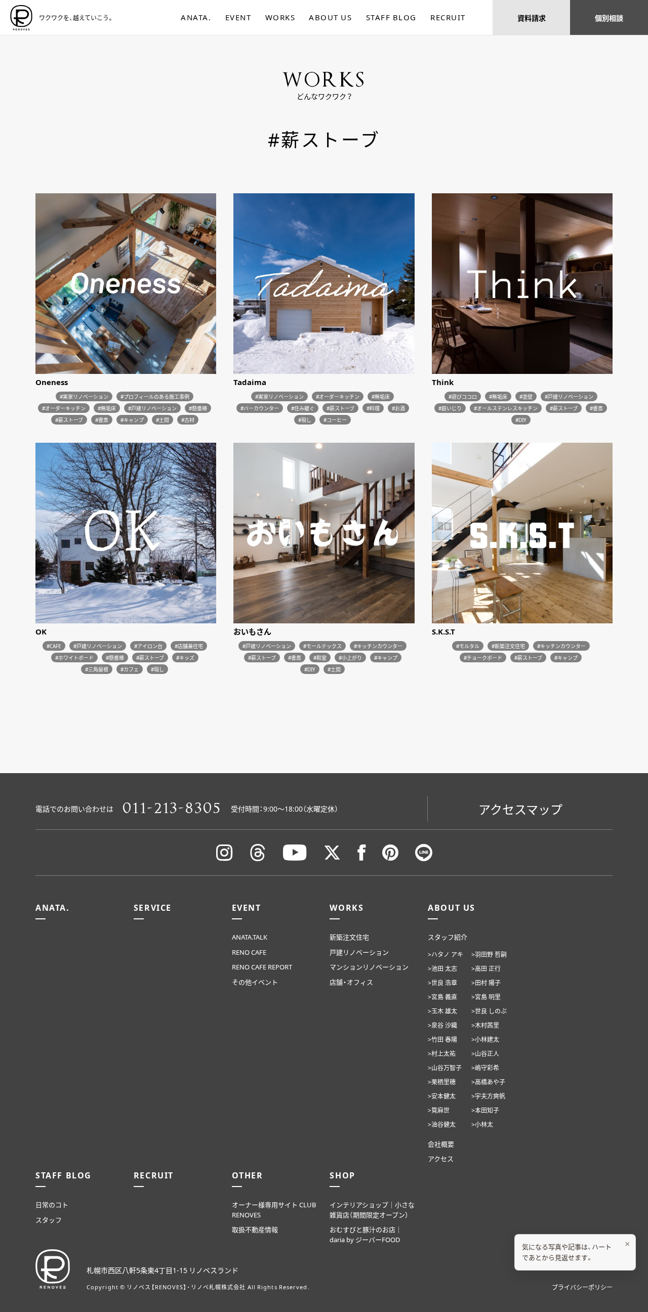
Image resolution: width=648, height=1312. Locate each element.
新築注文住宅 (349, 937)
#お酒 (398, 408)
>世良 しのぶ (489, 1010)
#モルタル (467, 646)
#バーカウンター (259, 408)
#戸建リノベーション (152, 408)
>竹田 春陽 (442, 1039)
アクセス (441, 1158)
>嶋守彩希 (485, 1067)
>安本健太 (442, 1096)
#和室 (320, 657)
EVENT (238, 17)
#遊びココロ (463, 396)
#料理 (373, 408)
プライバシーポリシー (582, 1287)
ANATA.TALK (249, 937)
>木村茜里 (485, 1025)
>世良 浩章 (442, 982)
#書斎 (101, 420)
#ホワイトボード (74, 657)
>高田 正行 (486, 968)
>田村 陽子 (486, 982)
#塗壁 (526, 396)
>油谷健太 (442, 1124)
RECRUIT (448, 17)
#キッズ (185, 657)
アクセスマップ (520, 809)
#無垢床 (107, 408)
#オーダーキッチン (64, 408)
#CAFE (54, 646)
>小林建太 (485, 1039)
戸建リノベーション (359, 952)
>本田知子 (485, 1110)
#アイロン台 (148, 646)
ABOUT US (330, 17)
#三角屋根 (96, 669)
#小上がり (350, 657)
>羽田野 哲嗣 (489, 954)
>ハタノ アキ (445, 954)
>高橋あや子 (488, 1081)
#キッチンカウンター (378, 646)
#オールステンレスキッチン (506, 408)
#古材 (187, 420)
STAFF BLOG (391, 17)
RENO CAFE (249, 952)
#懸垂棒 (198, 408)
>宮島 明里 (486, 996)
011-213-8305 (172, 808)
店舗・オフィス (351, 982)
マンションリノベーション (369, 966)
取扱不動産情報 (255, 1229)
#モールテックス (322, 646)
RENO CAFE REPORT (262, 966)
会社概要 (441, 1144)
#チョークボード (483, 657)
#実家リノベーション (84, 396)
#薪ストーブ (69, 420)
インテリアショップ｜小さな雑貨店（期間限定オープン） (372, 1209)
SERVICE (153, 907)
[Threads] (257, 853)
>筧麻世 (439, 1110)
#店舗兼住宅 (189, 646)
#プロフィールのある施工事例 (154, 396)
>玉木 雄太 (442, 1010)
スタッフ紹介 (447, 937)
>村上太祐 (442, 1053)
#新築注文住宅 (508, 646)
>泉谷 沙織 (442, 1025)
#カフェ (129, 669)
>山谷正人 (485, 1053)
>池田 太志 (442, 968)
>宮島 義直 (442, 996)
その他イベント (255, 982)
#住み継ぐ (302, 408)
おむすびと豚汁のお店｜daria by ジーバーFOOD (366, 1234)
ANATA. (196, 17)
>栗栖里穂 (442, 1081)
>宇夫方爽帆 (488, 1096)
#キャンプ (132, 420)
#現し (304, 420)
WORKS (280, 17)
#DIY (520, 420)
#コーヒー (335, 420)
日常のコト (51, 1204)
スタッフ (48, 1219)
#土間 (162, 420)
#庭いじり (450, 408)
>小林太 (482, 1124)
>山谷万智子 (445, 1067)
